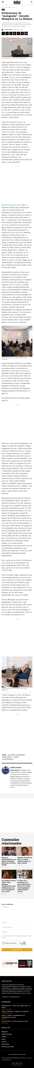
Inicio (3, 7)
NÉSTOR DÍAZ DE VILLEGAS (7, 1013)
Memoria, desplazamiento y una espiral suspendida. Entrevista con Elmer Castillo (9, 861)
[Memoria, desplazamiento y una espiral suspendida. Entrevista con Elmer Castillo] (9, 851)
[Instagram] (17, 1064)
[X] (7, 33)
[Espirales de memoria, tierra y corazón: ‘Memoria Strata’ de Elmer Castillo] (24, 851)
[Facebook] (3, 33)
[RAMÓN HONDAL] (3, 30)
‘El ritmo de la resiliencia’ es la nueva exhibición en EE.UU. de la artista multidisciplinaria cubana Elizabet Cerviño (24, 886)
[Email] (18, 33)
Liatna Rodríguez (15, 285)
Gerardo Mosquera (7, 759)
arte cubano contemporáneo (16, 755)
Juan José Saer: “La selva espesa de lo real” (15, 1021)
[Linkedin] (14, 33)
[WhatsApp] (11, 33)
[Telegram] (26, 33)
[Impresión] (22, 33)
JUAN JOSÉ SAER (5, 1023)
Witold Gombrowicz (9, 205)
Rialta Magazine (8, 7)
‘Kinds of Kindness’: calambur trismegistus (15, 1011)
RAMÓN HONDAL (8, 29)
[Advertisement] (17, 184)
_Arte (14, 7)
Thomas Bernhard (16, 232)
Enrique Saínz (14, 77)
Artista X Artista (7, 757)
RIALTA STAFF (4, 867)
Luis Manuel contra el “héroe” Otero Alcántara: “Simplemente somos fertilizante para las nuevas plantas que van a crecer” (9, 886)
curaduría (16, 757)
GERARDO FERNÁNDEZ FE (7, 1009)
